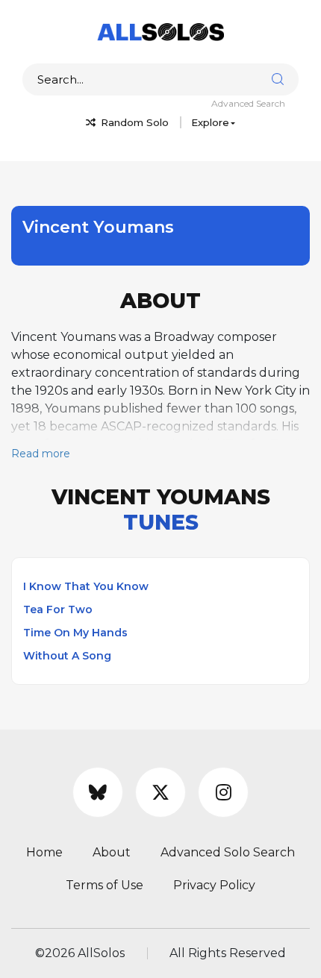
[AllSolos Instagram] (223, 792)
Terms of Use (104, 885)
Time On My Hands (75, 632)
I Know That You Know (86, 586)
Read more (40, 453)
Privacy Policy (214, 885)
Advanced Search (248, 103)
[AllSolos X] (160, 792)
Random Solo (133, 122)
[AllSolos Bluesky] (97, 792)
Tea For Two (58, 609)
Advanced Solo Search (227, 852)
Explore (210, 122)
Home (44, 852)
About (112, 852)
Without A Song (67, 655)
